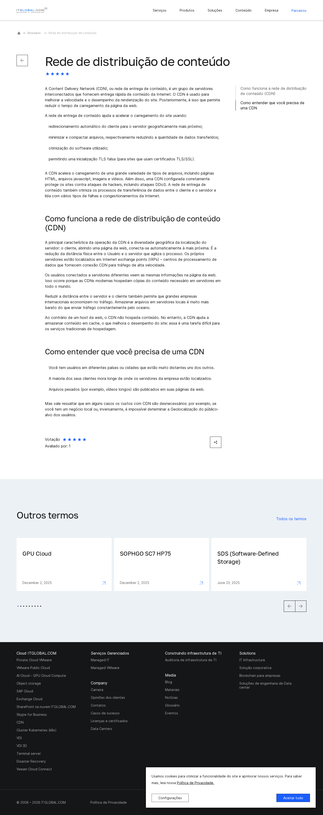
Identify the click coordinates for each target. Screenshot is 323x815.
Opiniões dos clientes (108, 697)
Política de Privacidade (108, 802)
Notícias (171, 697)
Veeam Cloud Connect (34, 769)
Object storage (29, 683)
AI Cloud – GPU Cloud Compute (41, 675)
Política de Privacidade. (195, 783)
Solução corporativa (255, 668)
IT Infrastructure (252, 660)
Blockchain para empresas (259, 675)
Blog (168, 682)
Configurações (170, 798)
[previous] (22, 60)
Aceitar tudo (293, 798)
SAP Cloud (25, 691)
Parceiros (299, 11)
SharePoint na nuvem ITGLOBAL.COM (46, 707)
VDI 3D (22, 746)
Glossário (34, 33)
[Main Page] (18, 33)
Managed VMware (105, 668)
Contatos (98, 705)
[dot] (18, 606)
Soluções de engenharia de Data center (265, 685)
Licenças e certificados (109, 721)
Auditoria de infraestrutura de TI (190, 660)
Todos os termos (291, 518)
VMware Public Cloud (33, 668)
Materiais (172, 690)
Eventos (171, 713)
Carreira (97, 690)
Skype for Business (32, 714)
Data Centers (101, 729)
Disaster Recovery (31, 761)
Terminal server (29, 753)
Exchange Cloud (29, 699)
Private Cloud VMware (34, 660)
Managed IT (100, 660)
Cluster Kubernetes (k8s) (37, 730)
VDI (19, 738)
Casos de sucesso (105, 713)
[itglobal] (32, 10)
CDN (20, 722)
